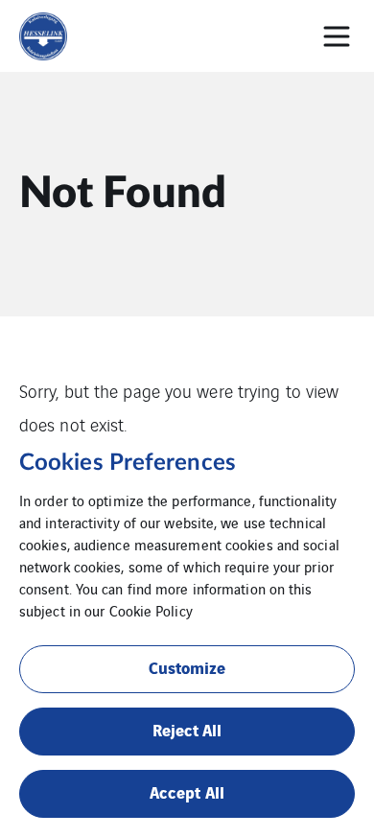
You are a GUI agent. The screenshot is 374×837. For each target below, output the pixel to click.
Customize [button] (187, 667)
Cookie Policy (151, 610)
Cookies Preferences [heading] (127, 463)
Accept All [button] (187, 791)
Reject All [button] (187, 729)
